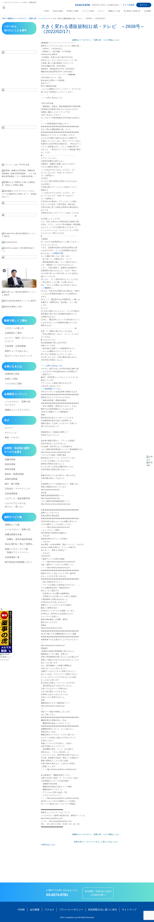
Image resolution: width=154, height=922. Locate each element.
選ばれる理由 (58, 11)
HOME (46, 11)
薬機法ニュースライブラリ (17, 410)
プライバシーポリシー (71, 909)
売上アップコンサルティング (18, 356)
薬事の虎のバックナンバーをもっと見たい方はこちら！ (96, 842)
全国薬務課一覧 (12, 557)
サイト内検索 (128, 5)
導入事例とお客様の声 (132, 11)
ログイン (144, 5)
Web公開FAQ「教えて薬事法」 (19, 544)
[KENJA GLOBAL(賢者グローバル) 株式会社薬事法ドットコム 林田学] (19, 278)
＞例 (74, 299)
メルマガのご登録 (13, 383)
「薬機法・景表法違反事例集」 (19, 539)
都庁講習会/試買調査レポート (19, 562)
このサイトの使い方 (14, 328)
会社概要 (147, 11)
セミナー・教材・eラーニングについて (19, 339)
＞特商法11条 (57, 253)
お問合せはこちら (48, 845)
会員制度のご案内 (13, 333)
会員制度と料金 (12, 374)
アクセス (49, 909)
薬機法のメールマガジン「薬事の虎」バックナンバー (29, 18)
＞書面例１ (47, 288)
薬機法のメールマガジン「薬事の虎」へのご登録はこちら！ (96, 40)
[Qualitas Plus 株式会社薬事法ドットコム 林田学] (19, 235)
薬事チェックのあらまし (16, 351)
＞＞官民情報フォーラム (51, 389)
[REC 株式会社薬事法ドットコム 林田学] (19, 300)
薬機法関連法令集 (13, 534)
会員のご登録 (11, 379)
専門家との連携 (72, 11)
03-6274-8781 (82, 5)
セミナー (101, 11)
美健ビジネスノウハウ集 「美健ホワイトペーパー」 (17, 550)
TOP (3, 18)
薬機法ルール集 (114, 11)
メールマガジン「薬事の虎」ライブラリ (18, 403)
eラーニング (11, 432)
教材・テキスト (12, 437)
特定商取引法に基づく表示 (102, 909)
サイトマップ (129, 909)
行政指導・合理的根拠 (15, 346)
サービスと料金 (88, 11)
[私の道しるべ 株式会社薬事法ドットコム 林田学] (19, 293)
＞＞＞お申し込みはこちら (52, 366)
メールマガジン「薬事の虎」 (18, 529)
